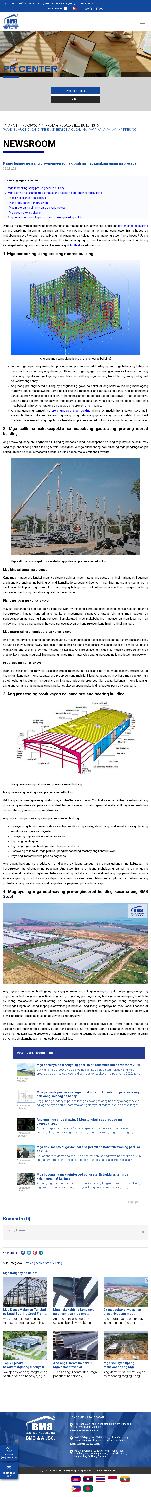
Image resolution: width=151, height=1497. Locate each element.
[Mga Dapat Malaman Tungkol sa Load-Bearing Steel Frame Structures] (25, 1292)
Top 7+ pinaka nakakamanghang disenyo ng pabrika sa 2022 (24, 1365)
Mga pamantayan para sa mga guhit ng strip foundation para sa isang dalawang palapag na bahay (88, 1094)
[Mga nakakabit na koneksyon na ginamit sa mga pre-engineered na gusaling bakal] (75, 1292)
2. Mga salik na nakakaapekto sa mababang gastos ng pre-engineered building (53, 192)
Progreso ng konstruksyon (25, 212)
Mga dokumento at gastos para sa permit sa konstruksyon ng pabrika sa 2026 (88, 1149)
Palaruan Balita (75, 90)
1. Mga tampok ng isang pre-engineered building (35, 188)
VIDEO (75, 99)
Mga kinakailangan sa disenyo (27, 197)
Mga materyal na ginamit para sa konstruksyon (38, 207)
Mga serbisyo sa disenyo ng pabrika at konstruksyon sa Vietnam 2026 (88, 1065)
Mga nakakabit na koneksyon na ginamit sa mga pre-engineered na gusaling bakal (75, 1312)
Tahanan (10, 125)
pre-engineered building (133, 226)
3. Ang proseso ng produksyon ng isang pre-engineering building (44, 217)
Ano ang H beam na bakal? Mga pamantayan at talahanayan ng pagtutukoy (73, 1365)
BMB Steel (73, 245)
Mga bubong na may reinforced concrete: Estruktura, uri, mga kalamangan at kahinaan (82, 1176)
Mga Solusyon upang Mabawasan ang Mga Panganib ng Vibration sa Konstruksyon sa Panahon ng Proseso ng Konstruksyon (125, 1365)
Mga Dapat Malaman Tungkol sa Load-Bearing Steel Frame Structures (24, 1312)
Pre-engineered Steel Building (70, 125)
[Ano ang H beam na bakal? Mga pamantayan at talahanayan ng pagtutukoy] (75, 1345)
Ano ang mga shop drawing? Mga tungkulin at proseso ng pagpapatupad (79, 1121)
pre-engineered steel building (71, 410)
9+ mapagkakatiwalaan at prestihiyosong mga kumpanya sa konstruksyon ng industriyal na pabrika (124, 1312)
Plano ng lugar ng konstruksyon (28, 202)
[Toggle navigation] (142, 22)
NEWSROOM (31, 125)
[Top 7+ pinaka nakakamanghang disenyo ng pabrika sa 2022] (25, 1345)
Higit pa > (134, 1202)
